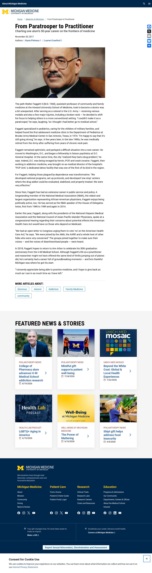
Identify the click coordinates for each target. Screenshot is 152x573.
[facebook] (18, 513)
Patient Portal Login (58, 499)
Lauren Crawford (52, 40)
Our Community (110, 496)
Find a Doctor (55, 492)
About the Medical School (114, 503)
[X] (149, 31)
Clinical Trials (83, 492)
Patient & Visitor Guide (59, 496)
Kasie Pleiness (32, 40)
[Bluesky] (149, 40)
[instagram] (23, 513)
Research (83, 487)
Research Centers (84, 499)
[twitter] (28, 513)
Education (110, 487)
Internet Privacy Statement (25, 567)
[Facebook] (149, 26)
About (19, 492)
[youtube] (33, 513)
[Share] (149, 45)
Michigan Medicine (29, 487)
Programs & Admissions (114, 492)
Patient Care (58, 487)
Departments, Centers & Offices (116, 499)
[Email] (149, 36)
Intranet (107, 507)
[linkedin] (88, 513)
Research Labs (83, 496)
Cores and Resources (86, 503)
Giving (20, 503)
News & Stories (23, 507)
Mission (20, 496)
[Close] (146, 558)
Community (22, 499)
